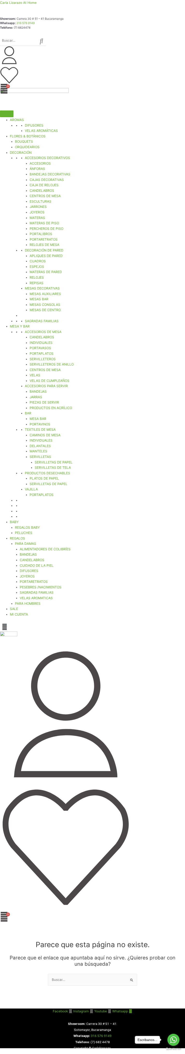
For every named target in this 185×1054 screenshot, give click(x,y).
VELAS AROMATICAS (36, 598)
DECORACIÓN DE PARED (44, 250)
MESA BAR (38, 419)
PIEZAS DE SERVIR (44, 402)
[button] (4, 626)
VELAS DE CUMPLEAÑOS (49, 381)
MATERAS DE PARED (46, 272)
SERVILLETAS (40, 457)
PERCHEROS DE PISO (46, 229)
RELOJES (37, 277)
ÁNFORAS (37, 169)
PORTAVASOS (40, 348)
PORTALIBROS (41, 234)
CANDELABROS (42, 191)
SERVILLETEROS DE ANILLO (52, 364)
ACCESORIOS (40, 163)
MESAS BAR (39, 299)
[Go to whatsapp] (173, 1040)
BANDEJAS (38, 391)
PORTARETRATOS (44, 239)
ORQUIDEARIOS (27, 147)
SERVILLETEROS (43, 359)
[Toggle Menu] (6, 113)
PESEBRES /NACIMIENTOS (40, 587)
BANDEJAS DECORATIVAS (50, 174)
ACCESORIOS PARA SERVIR (46, 386)
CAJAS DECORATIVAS (47, 180)
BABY (14, 522)
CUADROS (38, 261)
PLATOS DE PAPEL (44, 478)
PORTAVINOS (40, 424)
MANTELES (38, 451)
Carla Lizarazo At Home (18, 3)
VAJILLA (31, 489)
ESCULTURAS (40, 201)
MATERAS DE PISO (44, 223)
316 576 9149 (25, 23)
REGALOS (17, 538)
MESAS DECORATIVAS (42, 288)
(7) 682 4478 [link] (100, 1042)
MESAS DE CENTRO (45, 310)
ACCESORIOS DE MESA (43, 332)
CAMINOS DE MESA (45, 435)
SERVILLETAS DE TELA (53, 467)
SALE (14, 609)
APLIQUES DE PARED (46, 256)
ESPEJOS (37, 267)
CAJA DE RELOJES (44, 185)
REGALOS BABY (27, 527)
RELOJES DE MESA (44, 245)
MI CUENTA (19, 614)
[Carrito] (4, 89)
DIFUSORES (34, 125)
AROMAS (17, 120)
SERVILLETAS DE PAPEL (54, 462)
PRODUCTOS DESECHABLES (47, 473)
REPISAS (36, 283)
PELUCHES (23, 533)
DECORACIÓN (21, 152)
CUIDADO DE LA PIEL (36, 565)
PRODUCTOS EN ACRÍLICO (51, 408)
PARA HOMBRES (27, 603)
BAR (28, 413)
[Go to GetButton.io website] (173, 1049)
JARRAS (36, 397)
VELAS (35, 375)
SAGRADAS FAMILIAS (42, 321)
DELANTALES (40, 446)
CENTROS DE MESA (45, 196)
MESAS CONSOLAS (45, 305)
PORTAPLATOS (41, 353)
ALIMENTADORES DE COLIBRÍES (45, 549)
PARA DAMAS (25, 544)
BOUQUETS (24, 141)
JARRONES (38, 207)
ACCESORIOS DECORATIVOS (47, 158)
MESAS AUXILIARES (45, 294)
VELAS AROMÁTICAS (41, 131)
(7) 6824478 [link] (22, 27)
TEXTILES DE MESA (40, 429)
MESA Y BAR (20, 326)
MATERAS (37, 218)
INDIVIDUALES (41, 343)
